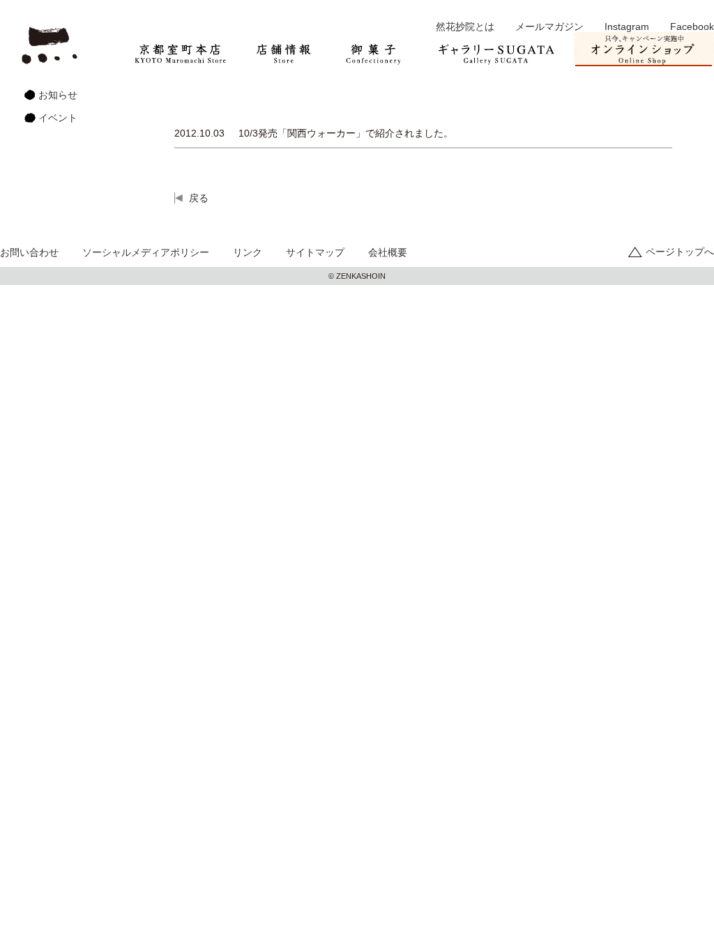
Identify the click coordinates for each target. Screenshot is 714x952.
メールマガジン (549, 26)
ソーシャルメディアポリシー (145, 252)
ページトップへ (680, 251)
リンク (247, 252)
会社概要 (387, 252)
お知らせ (57, 94)
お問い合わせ (29, 252)
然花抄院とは (465, 26)
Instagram (627, 26)
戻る (198, 198)
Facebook (692, 26)
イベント (57, 117)
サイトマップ (315, 252)
